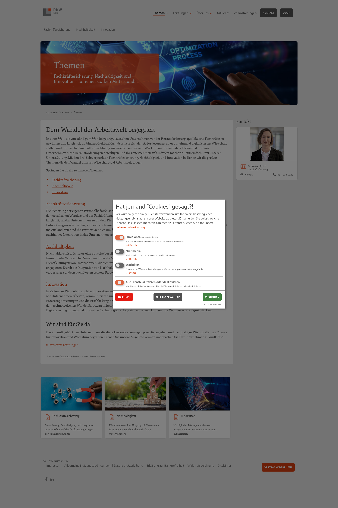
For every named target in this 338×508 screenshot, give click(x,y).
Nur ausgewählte (168, 297)
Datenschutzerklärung (130, 227)
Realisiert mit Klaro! (212, 304)
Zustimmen (212, 297)
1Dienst (131, 272)
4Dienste (131, 245)
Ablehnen (124, 297)
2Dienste (131, 258)
